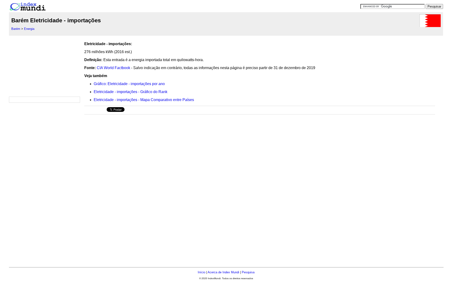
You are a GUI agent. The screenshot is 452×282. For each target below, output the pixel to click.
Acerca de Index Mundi (223, 272)
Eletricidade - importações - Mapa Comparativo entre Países (144, 100)
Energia (29, 29)
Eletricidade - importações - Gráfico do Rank (130, 92)
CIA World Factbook (113, 68)
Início (201, 272)
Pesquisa (248, 272)
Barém (15, 29)
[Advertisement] (44, 65)
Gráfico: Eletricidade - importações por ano (129, 84)
